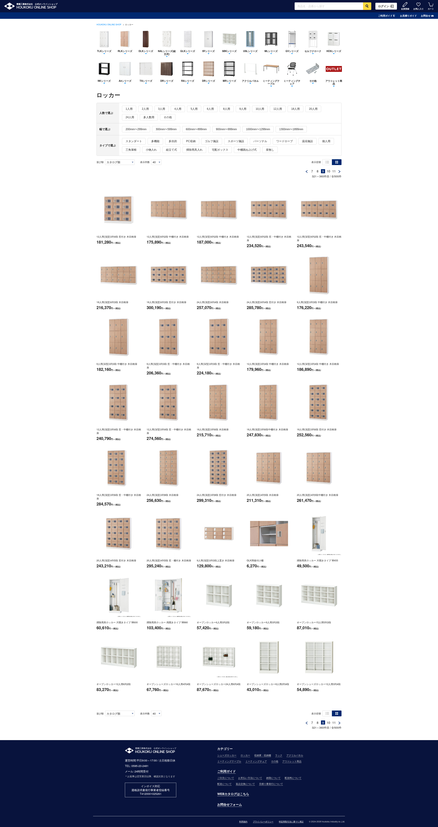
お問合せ (425, 15)
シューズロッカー (226, 755)
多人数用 (148, 117)
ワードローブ (284, 141)
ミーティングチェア (256, 761)
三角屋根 (131, 149)
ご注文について (225, 777)
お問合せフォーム (229, 804)
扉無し (270, 149)
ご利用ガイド (385, 15)
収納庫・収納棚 (262, 755)
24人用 (130, 117)
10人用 (260, 108)
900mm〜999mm (226, 129)
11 (334, 171)
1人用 (129, 108)
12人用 (277, 108)
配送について (224, 783)
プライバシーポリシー (263, 821)
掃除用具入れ (194, 149)
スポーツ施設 (236, 141)
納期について (273, 777)
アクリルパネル (294, 755)
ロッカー (245, 755)
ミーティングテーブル (229, 761)
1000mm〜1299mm (258, 129)
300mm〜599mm (166, 129)
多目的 (173, 141)
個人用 (326, 141)
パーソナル (260, 141)
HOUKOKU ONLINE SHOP (108, 24)
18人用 (295, 108)
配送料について (293, 777)
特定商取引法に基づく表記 (291, 821)
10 (328, 171)
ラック (278, 755)
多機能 (155, 141)
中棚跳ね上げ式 (247, 149)
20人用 (313, 108)
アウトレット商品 (291, 761)
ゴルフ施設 (211, 141)
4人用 (177, 108)
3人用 (161, 108)
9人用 (242, 108)
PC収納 (191, 141)
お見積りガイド (408, 15)
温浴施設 (307, 141)
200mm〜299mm (136, 129)
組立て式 (171, 149)
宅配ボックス (220, 149)
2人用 (145, 108)
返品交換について (245, 783)
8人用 (226, 108)
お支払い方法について (250, 777)
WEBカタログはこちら (233, 794)
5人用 (194, 108)
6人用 (210, 108)
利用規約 (243, 821)
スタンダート (134, 141)
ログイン (383, 6)
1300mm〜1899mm (291, 129)
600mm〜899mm (196, 129)
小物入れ (151, 149)
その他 (168, 117)
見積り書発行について (271, 783)
